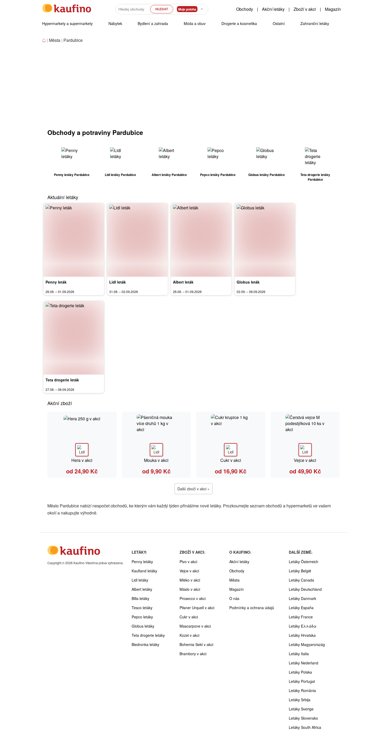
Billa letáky (140, 598)
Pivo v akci (188, 561)
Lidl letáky (140, 580)
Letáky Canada (301, 580)
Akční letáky (273, 9)
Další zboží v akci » (193, 488)
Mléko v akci (190, 580)
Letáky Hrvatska (302, 635)
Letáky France (301, 616)
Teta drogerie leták (62, 379)
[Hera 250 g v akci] (82, 435)
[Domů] (44, 41)
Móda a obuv (195, 23)
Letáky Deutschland (305, 589)
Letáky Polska (300, 672)
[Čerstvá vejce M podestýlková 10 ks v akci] (305, 435)
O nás (234, 598)
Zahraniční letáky (314, 23)
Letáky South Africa (305, 727)
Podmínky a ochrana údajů (251, 607)
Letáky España (301, 607)
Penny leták (56, 282)
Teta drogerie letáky (148, 635)
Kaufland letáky (144, 570)
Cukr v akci (230, 460)
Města (54, 40)
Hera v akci (81, 460)
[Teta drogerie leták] (73, 338)
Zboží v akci (305, 9)
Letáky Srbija (299, 699)
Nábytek (115, 23)
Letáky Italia (299, 653)
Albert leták (183, 282)
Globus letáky (143, 626)
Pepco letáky (142, 616)
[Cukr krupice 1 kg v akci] (231, 435)
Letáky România (302, 690)
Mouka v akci (156, 460)
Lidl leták (117, 282)
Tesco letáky (142, 607)
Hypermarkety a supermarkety (67, 23)
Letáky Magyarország (307, 644)
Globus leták (248, 282)
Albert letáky (142, 589)
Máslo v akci (190, 589)
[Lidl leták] (137, 240)
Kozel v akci (189, 635)
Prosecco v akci (193, 598)
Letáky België (300, 570)
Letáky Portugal (302, 681)
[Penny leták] (73, 240)
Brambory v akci (193, 653)
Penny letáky (142, 561)
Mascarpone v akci (195, 626)
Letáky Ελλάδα (302, 626)
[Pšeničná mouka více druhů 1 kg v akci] (156, 435)
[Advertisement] (193, 88)
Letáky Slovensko (303, 718)
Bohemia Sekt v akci (196, 644)
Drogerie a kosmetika (239, 23)
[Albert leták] (201, 240)
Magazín (333, 9)
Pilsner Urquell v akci (197, 607)
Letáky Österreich (303, 561)
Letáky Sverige (301, 708)
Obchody (244, 9)
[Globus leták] (265, 240)
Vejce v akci (305, 460)
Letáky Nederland (303, 662)
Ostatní (279, 23)
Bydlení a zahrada (153, 23)
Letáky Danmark (302, 598)
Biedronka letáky (145, 644)
